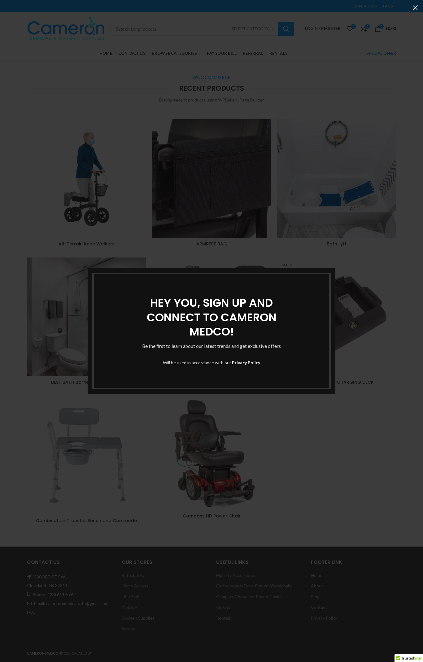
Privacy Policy (246, 362)
